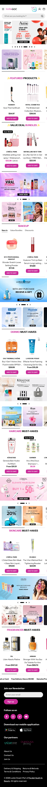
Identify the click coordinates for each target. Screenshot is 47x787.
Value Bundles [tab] (16, 230)
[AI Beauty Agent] (34, 9)
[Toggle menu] (3, 9)
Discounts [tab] (29, 230)
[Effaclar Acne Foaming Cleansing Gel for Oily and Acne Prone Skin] (33, 346)
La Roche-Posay (32, 358)
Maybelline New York (33, 152)
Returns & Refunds (31, 768)
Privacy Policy (29, 771)
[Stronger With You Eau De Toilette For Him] (33, 644)
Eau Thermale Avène (11, 358)
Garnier (32, 458)
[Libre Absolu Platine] (12, 644)
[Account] (39, 9)
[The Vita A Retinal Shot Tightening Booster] (33, 545)
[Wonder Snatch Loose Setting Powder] (12, 245)
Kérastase (11, 458)
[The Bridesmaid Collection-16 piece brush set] (33, 92)
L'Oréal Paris (11, 152)
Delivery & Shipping (12, 768)
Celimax (32, 557)
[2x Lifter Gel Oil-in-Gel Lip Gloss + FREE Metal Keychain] (33, 139)
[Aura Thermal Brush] (12, 92)
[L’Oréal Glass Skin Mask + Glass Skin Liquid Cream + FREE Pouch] (12, 545)
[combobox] (23, 16)
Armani (33, 656)
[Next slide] (34, 47)
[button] (15, 46)
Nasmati (11, 105)
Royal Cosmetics (33, 105)
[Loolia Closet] (12, 59)
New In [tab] (5, 230)
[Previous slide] (12, 47)
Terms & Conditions (12, 771)
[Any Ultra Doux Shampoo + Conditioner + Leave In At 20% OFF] (33, 445)
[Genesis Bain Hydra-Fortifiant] (12, 445)
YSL (11, 656)
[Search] (42, 16)
